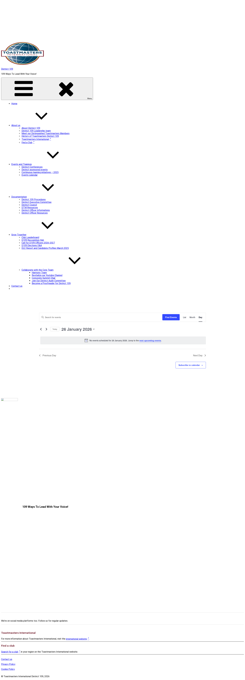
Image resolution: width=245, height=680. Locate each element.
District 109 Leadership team (36, 130)
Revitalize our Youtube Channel (47, 275)
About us (15, 125)
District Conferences (32, 167)
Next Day (197, 355)
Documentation (19, 196)
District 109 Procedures (34, 199)
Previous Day (49, 355)
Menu (89, 98)
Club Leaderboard (30, 237)
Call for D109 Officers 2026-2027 (38, 242)
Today (54, 329)
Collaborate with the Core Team (37, 270)
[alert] (123, 340)
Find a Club (27, 142)
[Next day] (46, 329)
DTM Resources (30, 207)
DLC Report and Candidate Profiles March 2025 (45, 248)
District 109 (7, 69)
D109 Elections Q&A (32, 245)
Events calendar (30, 175)
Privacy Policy (8, 664)
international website (76, 639)
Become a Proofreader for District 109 (51, 283)
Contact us (16, 286)
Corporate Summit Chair (43, 278)
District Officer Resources (35, 213)
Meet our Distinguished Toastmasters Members (45, 133)
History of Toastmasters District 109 (40, 136)
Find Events (171, 317)
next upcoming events (150, 340)
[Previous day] (41, 329)
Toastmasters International (35, 139)
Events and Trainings (21, 164)
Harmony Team (39, 272)
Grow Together (18, 234)
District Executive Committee (36, 202)
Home (14, 103)
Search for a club (9, 651)
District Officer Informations (36, 210)
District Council (29, 205)
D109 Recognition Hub (33, 240)
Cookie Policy (8, 669)
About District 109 (31, 128)
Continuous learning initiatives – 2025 (40, 172)
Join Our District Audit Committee (49, 280)
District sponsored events (35, 169)
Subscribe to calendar (189, 365)
